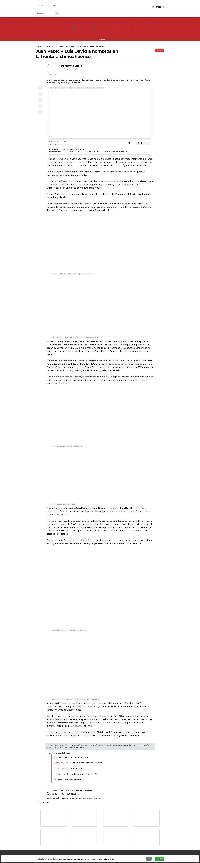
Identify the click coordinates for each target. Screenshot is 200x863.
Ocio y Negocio (72, 149)
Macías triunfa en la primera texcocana (72, 757)
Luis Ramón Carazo (71, 66)
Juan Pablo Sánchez (92, 151)
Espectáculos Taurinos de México (73, 151)
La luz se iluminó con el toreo (67, 780)
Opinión (51, 46)
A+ (142, 143)
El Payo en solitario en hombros (68, 768)
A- (139, 143)
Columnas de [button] (79, 790)
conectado (70, 798)
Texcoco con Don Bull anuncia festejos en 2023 (76, 774)
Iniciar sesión (158, 7)
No (149, 859)
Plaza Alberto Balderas (116, 151)
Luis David (104, 151)
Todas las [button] (55, 790)
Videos (102, 40)
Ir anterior (159, 50)
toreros (128, 151)
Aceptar (159, 859)
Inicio (45, 46)
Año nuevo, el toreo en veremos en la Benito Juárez (78, 763)
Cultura (62, 149)
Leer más (111, 859)
